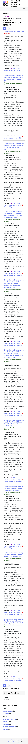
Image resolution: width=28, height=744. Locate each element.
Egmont (5, 729)
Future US (6, 721)
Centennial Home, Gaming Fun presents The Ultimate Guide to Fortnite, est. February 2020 (14, 146)
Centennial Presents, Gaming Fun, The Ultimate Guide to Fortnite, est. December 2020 (13, 621)
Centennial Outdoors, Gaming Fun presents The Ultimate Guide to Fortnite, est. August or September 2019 (13, 214)
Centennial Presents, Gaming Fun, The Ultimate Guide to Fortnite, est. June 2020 (13, 488)
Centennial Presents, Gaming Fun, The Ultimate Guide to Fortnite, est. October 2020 (13, 554)
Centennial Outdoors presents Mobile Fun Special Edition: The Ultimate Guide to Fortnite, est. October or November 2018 (14, 283)
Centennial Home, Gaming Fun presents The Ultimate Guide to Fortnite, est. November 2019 (14, 78)
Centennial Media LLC (9, 719)
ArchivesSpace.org (13, 742)
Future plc (6, 724)
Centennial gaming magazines (14, 31)
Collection (6, 713)
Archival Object (7, 711)
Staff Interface (15, 740)
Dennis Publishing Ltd (9, 726)
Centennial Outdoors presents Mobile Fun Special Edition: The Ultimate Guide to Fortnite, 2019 (14, 423)
